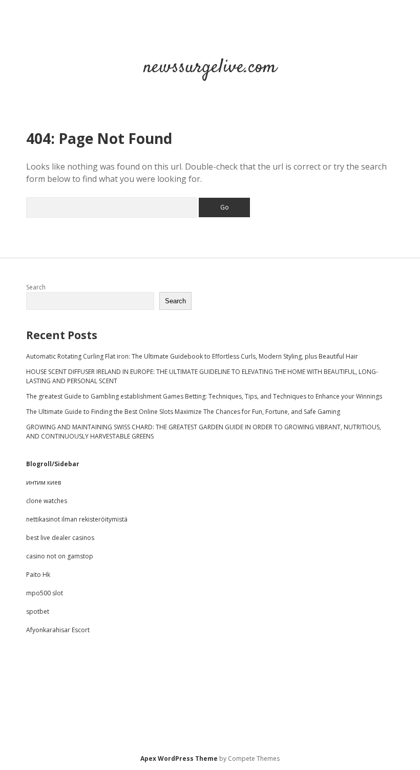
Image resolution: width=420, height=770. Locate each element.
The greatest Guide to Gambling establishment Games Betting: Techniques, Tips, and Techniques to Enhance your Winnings (204, 396)
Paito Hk (38, 574)
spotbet (37, 611)
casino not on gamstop (59, 556)
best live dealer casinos (60, 537)
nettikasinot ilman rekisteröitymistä (77, 519)
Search (36, 287)
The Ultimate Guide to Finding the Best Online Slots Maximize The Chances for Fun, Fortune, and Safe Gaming (183, 411)
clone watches (46, 500)
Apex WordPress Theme (179, 758)
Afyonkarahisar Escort (58, 630)
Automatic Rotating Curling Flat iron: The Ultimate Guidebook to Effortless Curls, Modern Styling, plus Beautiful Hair (192, 356)
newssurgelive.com (210, 67)
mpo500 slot (44, 593)
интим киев (43, 482)
